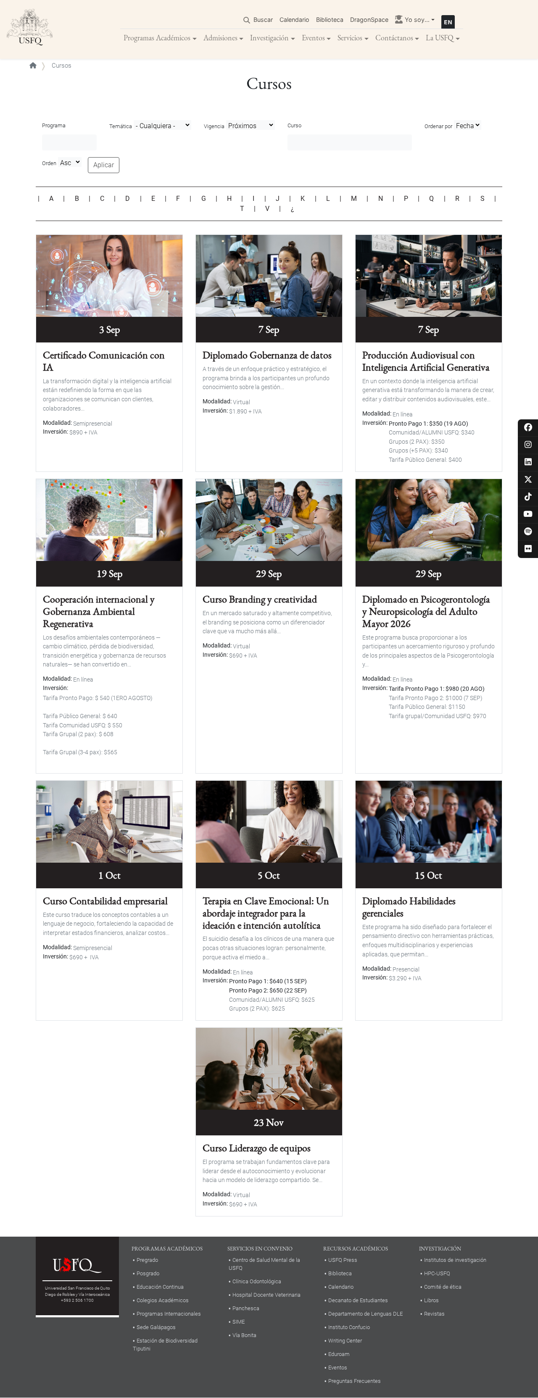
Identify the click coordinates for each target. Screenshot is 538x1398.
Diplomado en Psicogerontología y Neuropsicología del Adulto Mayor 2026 (426, 611)
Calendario (294, 19)
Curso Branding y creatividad (260, 599)
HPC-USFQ (437, 1273)
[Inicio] (30, 29)
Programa (54, 125)
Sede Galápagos (156, 1327)
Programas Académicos (157, 37)
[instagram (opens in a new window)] (528, 445)
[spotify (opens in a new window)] (528, 532)
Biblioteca (329, 19)
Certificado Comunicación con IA (104, 361)
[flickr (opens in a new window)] (528, 549)
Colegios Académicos (163, 1300)
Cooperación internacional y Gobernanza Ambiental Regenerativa (99, 611)
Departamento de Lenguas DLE (365, 1314)
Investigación (269, 37)
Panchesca (245, 1308)
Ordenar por (438, 126)
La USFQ (440, 37)
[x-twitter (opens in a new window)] (528, 480)
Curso (294, 125)
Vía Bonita (244, 1335)
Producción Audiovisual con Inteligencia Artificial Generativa (426, 361)
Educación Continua (160, 1287)
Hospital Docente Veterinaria (266, 1295)
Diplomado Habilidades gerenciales (409, 906)
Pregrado (147, 1260)
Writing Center (345, 1340)
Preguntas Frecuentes (354, 1381)
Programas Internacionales (169, 1314)
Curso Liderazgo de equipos (257, 1147)
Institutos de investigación (455, 1260)
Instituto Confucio (349, 1327)
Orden (49, 163)
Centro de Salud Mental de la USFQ (264, 1264)
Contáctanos (394, 37)
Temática (120, 126)
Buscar (263, 19)
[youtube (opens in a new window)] (528, 514)
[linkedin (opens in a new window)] (528, 462)
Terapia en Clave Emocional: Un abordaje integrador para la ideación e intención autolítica (266, 913)
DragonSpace (369, 19)
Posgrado (148, 1273)
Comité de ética (443, 1287)
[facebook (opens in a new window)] (528, 428)
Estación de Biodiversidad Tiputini (165, 1344)
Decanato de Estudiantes (358, 1300)
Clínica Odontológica (256, 1281)
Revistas (434, 1314)
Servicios (350, 37)
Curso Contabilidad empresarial (105, 900)
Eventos (313, 37)
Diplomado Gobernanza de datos (267, 354)
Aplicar (103, 165)
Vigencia (214, 126)
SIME (238, 1322)
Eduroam (339, 1354)
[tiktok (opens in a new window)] (528, 497)
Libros (431, 1300)
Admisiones (220, 37)
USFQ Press (342, 1260)
